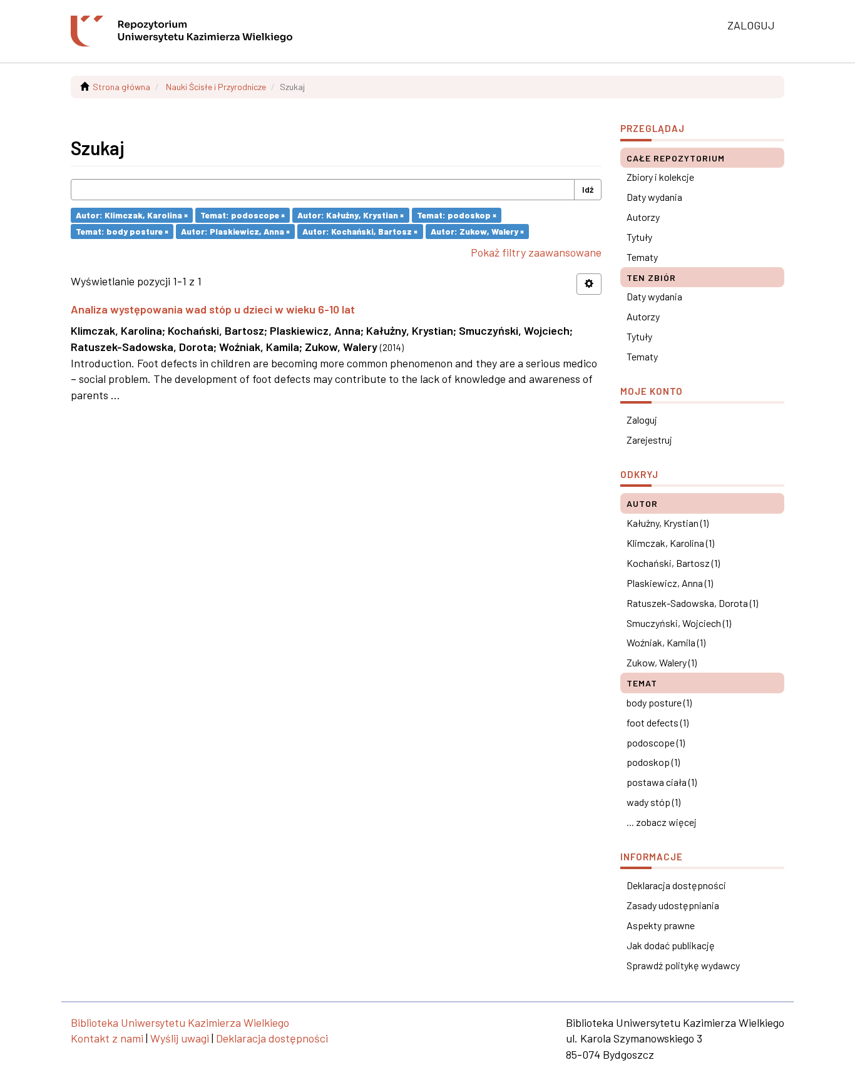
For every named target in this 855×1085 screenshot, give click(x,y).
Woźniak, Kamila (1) (666, 642)
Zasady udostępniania (673, 905)
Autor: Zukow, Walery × (477, 231)
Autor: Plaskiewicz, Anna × (235, 231)
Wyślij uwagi (179, 1038)
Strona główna (121, 86)
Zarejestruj (649, 440)
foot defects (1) (658, 722)
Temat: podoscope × (242, 215)
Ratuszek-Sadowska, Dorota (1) (692, 603)
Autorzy (643, 217)
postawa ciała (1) (662, 782)
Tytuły (639, 237)
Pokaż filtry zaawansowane (536, 252)
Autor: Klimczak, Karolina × (132, 215)
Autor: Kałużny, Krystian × (350, 215)
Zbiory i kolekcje (660, 177)
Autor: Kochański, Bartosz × (359, 231)
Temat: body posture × (122, 231)
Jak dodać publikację (671, 945)
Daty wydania (654, 197)
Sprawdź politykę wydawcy (683, 965)
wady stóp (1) (653, 802)
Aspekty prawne (661, 925)
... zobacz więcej (662, 822)
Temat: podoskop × (456, 215)
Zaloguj (642, 419)
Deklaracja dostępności (676, 885)
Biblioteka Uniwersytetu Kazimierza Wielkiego (180, 1022)
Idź (587, 189)
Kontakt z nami (107, 1038)
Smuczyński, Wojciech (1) (679, 623)
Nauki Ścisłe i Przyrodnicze (216, 86)
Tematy (642, 257)
